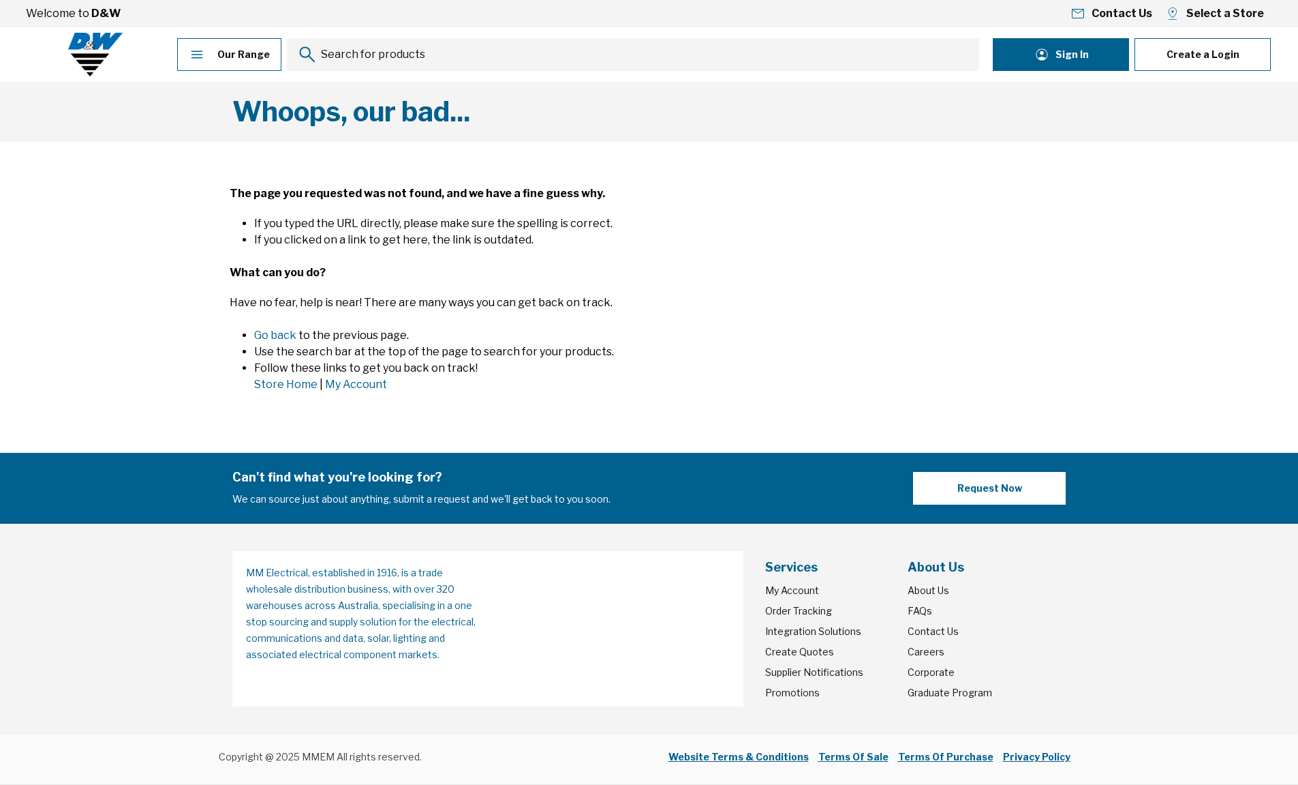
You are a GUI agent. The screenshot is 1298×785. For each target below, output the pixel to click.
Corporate (931, 672)
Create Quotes (799, 651)
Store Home (286, 384)
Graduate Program (950, 692)
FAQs (920, 611)
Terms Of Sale (853, 756)
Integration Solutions (813, 631)
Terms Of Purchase (945, 756)
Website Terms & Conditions (738, 756)
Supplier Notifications (814, 672)
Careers (926, 651)
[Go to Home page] (95, 54)
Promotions (792, 692)
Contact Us (933, 631)
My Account (356, 384)
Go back (275, 335)
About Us (928, 590)
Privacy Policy (1036, 756)
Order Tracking (798, 611)
